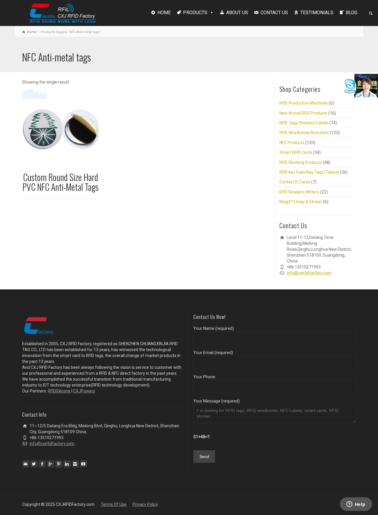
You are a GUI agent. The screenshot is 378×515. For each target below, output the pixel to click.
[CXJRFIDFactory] (63, 12)
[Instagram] (75, 463)
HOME (164, 12)
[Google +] (50, 463)
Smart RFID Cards (295, 152)
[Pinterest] (58, 463)
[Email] (25, 463)
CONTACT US (274, 12)
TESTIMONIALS (316, 12)
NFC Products (291, 142)
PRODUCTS (195, 12)
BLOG (351, 12)
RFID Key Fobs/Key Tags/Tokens (309, 172)
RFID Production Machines (303, 103)
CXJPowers (84, 391)
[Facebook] (42, 463)
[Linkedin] (67, 463)
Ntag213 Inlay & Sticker (300, 201)
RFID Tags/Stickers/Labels (303, 122)
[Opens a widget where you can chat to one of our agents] (356, 504)
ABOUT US (237, 12)
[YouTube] (83, 463)
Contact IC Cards (294, 182)
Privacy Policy (145, 504)
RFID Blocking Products (300, 162)
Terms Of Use (113, 504)
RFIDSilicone (59, 391)
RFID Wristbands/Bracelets (304, 132)
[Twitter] (34, 463)
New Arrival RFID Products (303, 113)
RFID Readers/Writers (299, 192)
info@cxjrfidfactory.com (309, 272)
